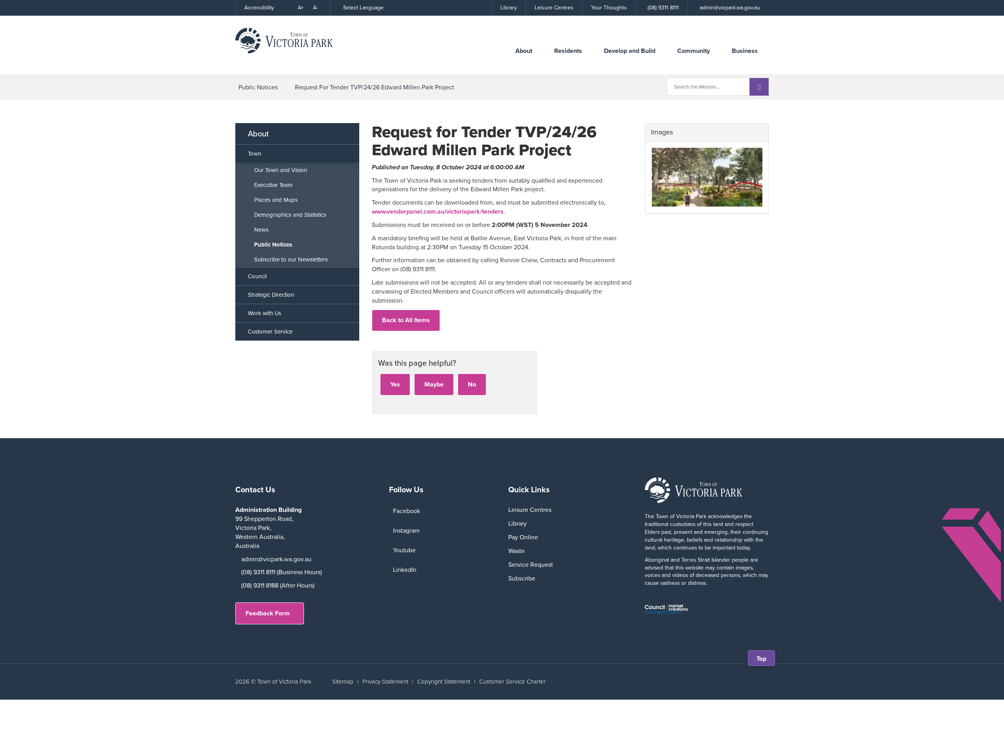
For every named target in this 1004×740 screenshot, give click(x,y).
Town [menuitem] (254, 153)
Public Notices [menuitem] (273, 244)
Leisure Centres (554, 8)
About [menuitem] (258, 134)
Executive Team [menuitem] (273, 185)
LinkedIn (405, 569)
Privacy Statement (385, 681)
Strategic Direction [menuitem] (271, 294)
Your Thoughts (609, 8)
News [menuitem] (261, 229)
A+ (301, 8)
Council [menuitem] (257, 276)
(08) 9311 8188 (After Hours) (278, 585)
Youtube (404, 550)
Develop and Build (629, 50)
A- (315, 8)
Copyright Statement (443, 681)
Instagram (406, 530)
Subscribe (521, 578)
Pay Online (523, 537)
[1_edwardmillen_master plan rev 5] (706, 177)
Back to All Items (406, 320)
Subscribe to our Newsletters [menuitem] (291, 259)
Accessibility (259, 8)
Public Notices (258, 87)
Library (508, 8)
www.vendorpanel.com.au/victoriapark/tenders (438, 211)
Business (745, 50)
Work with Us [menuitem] (264, 313)
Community (693, 50)
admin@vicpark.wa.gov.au (276, 559)
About (523, 50)
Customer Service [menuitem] (270, 331)
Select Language (363, 8)
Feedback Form (268, 613)
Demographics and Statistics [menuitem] (290, 214)
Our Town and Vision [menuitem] (280, 170)
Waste (516, 550)
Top (764, 660)
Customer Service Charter (512, 681)
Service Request (530, 564)
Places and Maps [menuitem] (276, 200)
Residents (568, 50)
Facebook (406, 510)
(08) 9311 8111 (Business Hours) (281, 572)
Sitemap (342, 681)
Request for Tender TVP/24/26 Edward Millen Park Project (374, 87)
